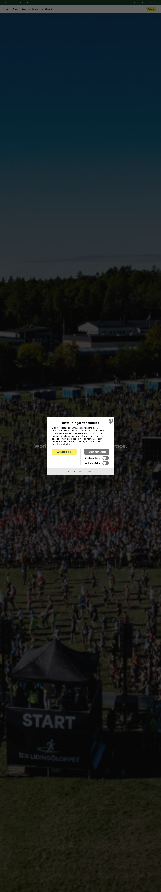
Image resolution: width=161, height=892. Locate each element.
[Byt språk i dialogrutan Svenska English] (110, 421)
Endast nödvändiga (96, 451)
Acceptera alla (64, 451)
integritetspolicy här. (61, 444)
